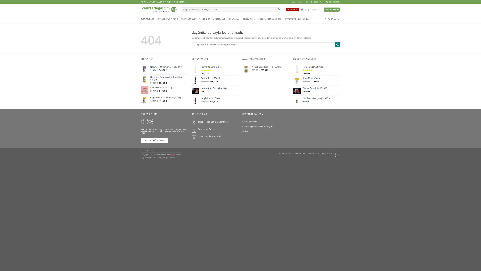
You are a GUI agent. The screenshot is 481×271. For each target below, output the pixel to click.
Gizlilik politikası (249, 121)
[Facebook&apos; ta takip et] (325, 19)
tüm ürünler (147, 19)
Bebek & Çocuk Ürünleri (270, 19)
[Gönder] (279, 9)
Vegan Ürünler (188, 19)
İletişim (300, 2)
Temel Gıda (204, 19)
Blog (293, 2)
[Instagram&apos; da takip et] (329, 19)
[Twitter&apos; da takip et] (332, 19)
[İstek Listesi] (301, 9)
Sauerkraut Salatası (207, 129)
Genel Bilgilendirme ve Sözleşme (257, 126)
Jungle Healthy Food (167, 19)
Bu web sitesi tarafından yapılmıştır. (302, 153)
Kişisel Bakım (249, 19)
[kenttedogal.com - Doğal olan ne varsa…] (159, 9)
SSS (307, 2)
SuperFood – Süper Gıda (297, 19)
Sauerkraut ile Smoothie (209, 136)
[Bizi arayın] (338, 19)
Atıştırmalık (219, 19)
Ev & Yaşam (234, 19)
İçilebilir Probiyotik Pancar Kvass (213, 122)
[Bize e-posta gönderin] (335, 19)
